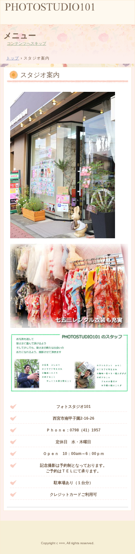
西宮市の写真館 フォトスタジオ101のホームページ (67, 12)
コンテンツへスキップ (26, 43)
